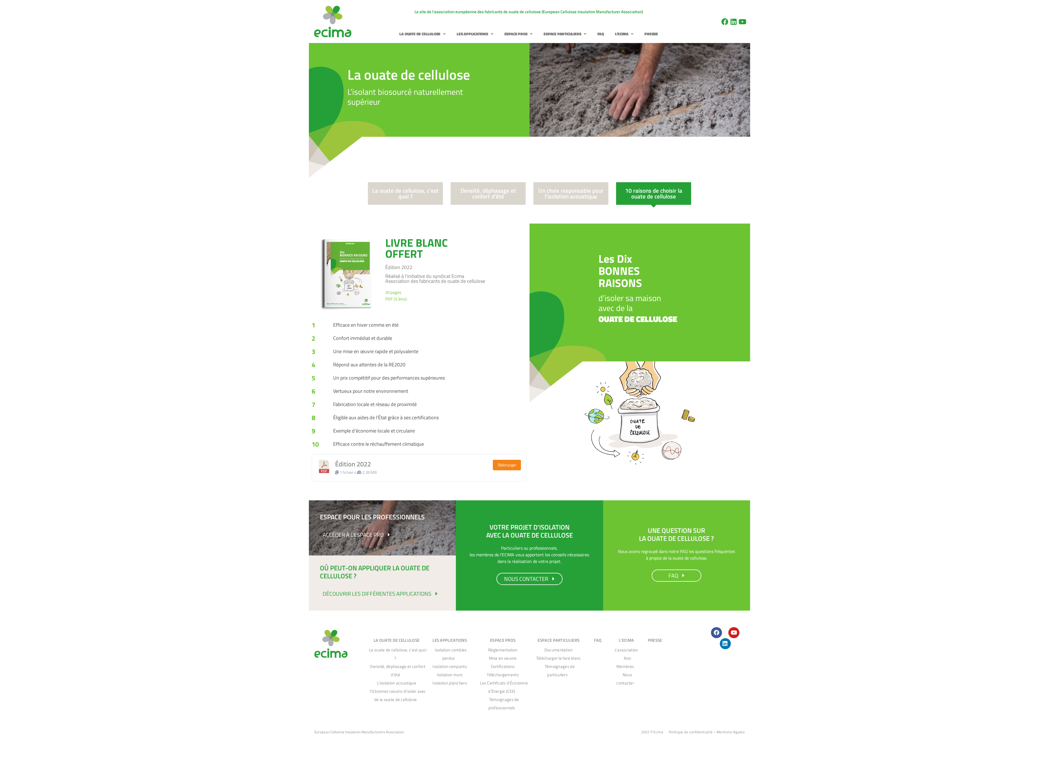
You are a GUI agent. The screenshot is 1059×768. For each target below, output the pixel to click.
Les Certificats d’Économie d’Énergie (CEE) (504, 687)
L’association (626, 650)
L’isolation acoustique (396, 683)
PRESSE (651, 34)
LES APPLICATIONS (472, 34)
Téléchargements (503, 675)
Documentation (558, 650)
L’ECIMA (622, 34)
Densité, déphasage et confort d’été (397, 670)
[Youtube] (742, 21)
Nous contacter (625, 679)
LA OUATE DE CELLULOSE (419, 34)
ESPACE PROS (516, 34)
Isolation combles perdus (451, 654)
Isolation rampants (449, 666)
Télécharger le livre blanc (558, 658)
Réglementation (502, 650)
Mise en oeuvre (503, 658)
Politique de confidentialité (691, 732)
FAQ (600, 34)
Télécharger (507, 465)
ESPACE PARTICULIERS (562, 34)
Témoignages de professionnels (503, 703)
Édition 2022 (353, 464)
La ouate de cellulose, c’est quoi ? (397, 654)
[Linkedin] (733, 21)
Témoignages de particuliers (560, 670)
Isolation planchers (449, 683)
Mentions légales (731, 732)
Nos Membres (625, 662)
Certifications (503, 666)
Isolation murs (450, 675)
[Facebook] (724, 21)
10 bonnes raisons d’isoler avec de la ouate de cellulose (397, 695)
